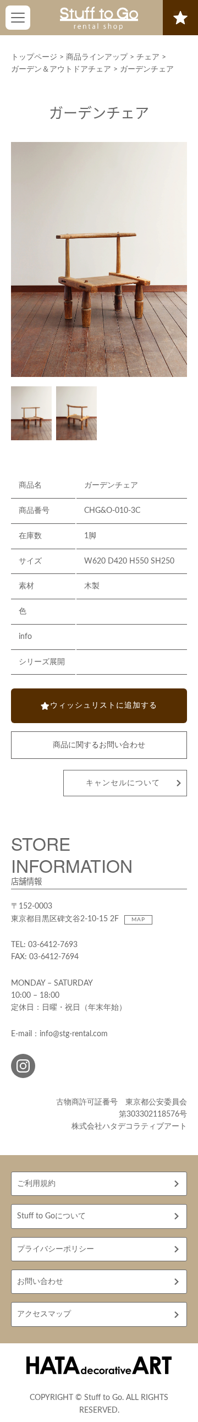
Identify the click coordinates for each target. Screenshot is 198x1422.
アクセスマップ (44, 1314)
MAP (138, 919)
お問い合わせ (40, 1282)
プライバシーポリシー (55, 1249)
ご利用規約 (36, 1184)
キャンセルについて (123, 783)
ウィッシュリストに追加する (103, 705)
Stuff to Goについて (51, 1216)
